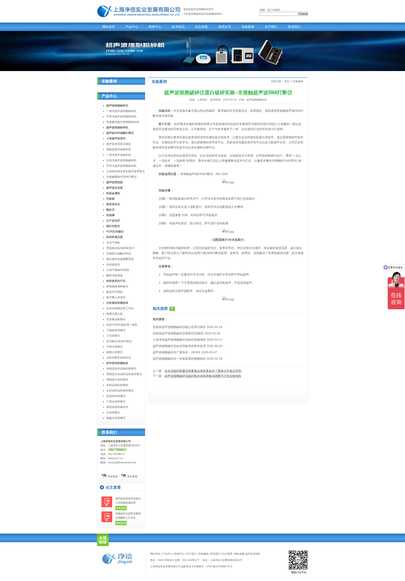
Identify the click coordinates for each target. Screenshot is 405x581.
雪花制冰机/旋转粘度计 (120, 248)
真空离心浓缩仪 (116, 297)
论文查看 (201, 26)
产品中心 (132, 26)
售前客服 (112, 476)
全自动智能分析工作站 (120, 308)
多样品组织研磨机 (117, 385)
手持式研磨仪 (114, 346)
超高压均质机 (114, 291)
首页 (286, 81)
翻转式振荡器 (114, 275)
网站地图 (239, 553)
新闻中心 (155, 26)
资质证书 (224, 26)
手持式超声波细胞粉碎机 (121, 116)
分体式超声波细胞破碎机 (121, 160)
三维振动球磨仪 (116, 330)
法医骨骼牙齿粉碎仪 (118, 357)
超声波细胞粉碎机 (211, 13)
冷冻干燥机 (113, 242)
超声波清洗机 (252, 553)
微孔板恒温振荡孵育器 (120, 259)
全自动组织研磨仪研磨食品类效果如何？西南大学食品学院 (203, 371)
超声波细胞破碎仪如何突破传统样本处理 (179, 346)
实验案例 (248, 26)
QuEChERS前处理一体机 (121, 324)
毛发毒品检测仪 (116, 319)
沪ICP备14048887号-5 (219, 566)
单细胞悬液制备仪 (117, 286)
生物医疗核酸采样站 (118, 253)
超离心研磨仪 (114, 352)
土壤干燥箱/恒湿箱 (117, 270)
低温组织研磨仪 (116, 396)
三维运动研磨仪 (116, 401)
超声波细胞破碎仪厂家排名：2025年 (177, 352)
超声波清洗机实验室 (118, 143)
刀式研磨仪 (113, 335)
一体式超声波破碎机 (118, 154)
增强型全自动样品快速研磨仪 (124, 374)
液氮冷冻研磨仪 (116, 418)
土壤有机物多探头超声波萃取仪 (125, 171)
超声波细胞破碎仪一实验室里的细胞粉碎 (179, 358)
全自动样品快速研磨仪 (120, 390)
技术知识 (178, 26)
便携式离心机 (114, 313)
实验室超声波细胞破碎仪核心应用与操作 (179, 327)
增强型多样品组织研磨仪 (121, 368)
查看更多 (121, 508)
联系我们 (294, 26)
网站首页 (108, 26)
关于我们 (271, 26)
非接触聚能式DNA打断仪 (121, 176)
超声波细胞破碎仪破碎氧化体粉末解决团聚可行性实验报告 (203, 376)
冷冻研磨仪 (113, 412)
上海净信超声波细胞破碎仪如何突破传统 (179, 339)
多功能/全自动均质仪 (119, 341)
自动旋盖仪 (113, 264)
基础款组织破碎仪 (117, 407)
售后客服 (131, 476)
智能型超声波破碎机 (118, 149)
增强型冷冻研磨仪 (117, 379)
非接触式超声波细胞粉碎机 (122, 122)
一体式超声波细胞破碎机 (121, 111)
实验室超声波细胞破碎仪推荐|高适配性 (178, 333)
